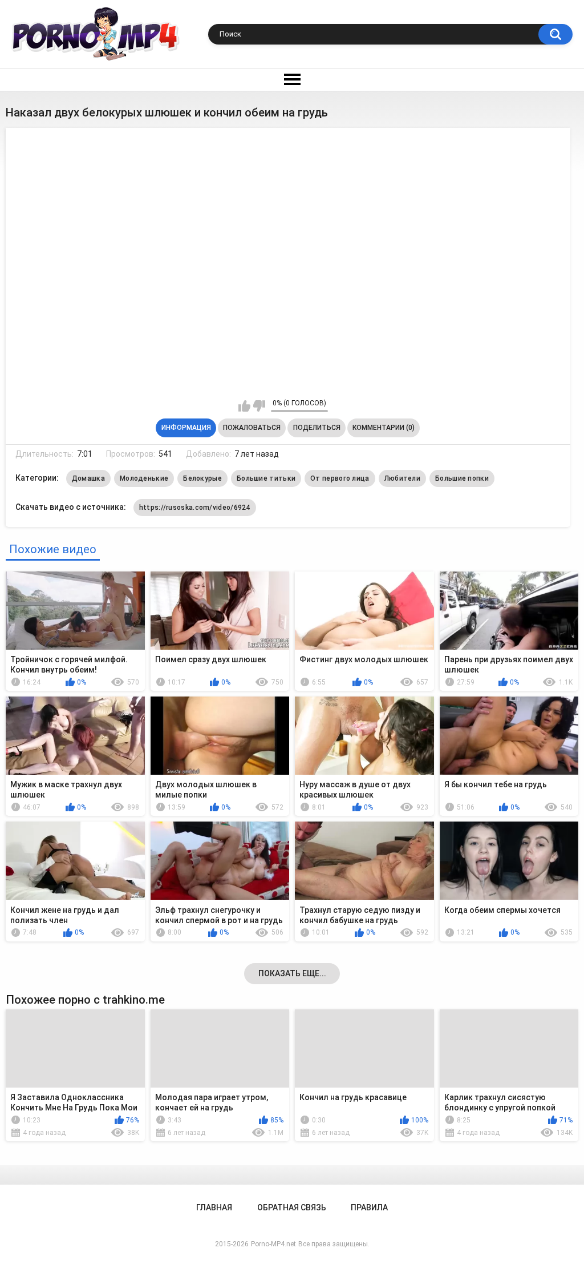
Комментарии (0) (383, 428)
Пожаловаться (252, 428)
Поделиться (316, 428)
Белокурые (202, 478)
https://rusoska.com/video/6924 (194, 508)
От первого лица (340, 478)
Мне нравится (244, 406)
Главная (214, 1207)
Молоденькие (144, 478)
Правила (369, 1207)
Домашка (88, 478)
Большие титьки (266, 478)
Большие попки (462, 478)
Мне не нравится (259, 406)
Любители (402, 478)
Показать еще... (292, 973)
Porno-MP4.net (273, 1244)
